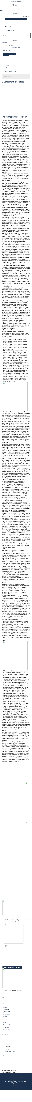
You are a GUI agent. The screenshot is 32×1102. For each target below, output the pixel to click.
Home (4, 1001)
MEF (1, 10)
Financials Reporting (8, 1025)
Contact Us (8, 1046)
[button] (16, 40)
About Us (5, 1004)
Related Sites (6, 1029)
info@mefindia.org (9, 30)
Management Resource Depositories (6, 1013)
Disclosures (6, 1023)
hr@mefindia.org (10, 1051)
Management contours (6, 1006)
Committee (6, 1009)
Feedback (6, 1027)
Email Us (8, 27)
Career (5, 1016)
